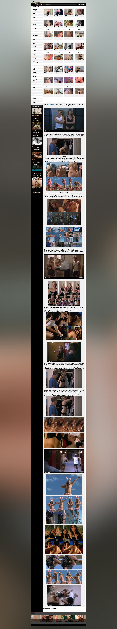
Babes (34, 13)
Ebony (34, 21)
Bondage (34, 17)
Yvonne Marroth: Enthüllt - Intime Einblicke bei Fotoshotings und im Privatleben (36, 159)
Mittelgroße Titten (35, 35)
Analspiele (34, 10)
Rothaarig (34, 47)
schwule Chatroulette (36, 6)
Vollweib (34, 53)
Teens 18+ (34, 51)
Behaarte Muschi (35, 14)
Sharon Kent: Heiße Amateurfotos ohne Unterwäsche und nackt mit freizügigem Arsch (37, 146)
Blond (34, 16)
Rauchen (34, 43)
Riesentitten (34, 46)
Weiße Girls (34, 54)
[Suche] (76, 4)
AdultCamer (34, 57)
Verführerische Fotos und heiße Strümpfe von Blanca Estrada (36, 130)
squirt (34, 103)
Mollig (34, 36)
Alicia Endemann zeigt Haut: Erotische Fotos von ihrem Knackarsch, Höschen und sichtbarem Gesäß (36, 172)
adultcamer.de (37, 3)
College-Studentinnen (36, 20)
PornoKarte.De (35, 9)
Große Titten (34, 24)
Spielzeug (34, 50)
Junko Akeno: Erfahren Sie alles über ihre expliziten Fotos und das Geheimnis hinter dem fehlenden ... (37, 188)
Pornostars (34, 40)
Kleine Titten (34, 77)
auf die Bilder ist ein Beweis (77, 105)
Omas (34, 39)
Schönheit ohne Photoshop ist (51, 104)
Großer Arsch (35, 25)
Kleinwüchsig (35, 31)
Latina (34, 32)
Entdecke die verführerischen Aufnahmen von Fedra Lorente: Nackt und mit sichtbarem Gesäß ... (36, 116)
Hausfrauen (34, 28)
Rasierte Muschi (35, 42)
